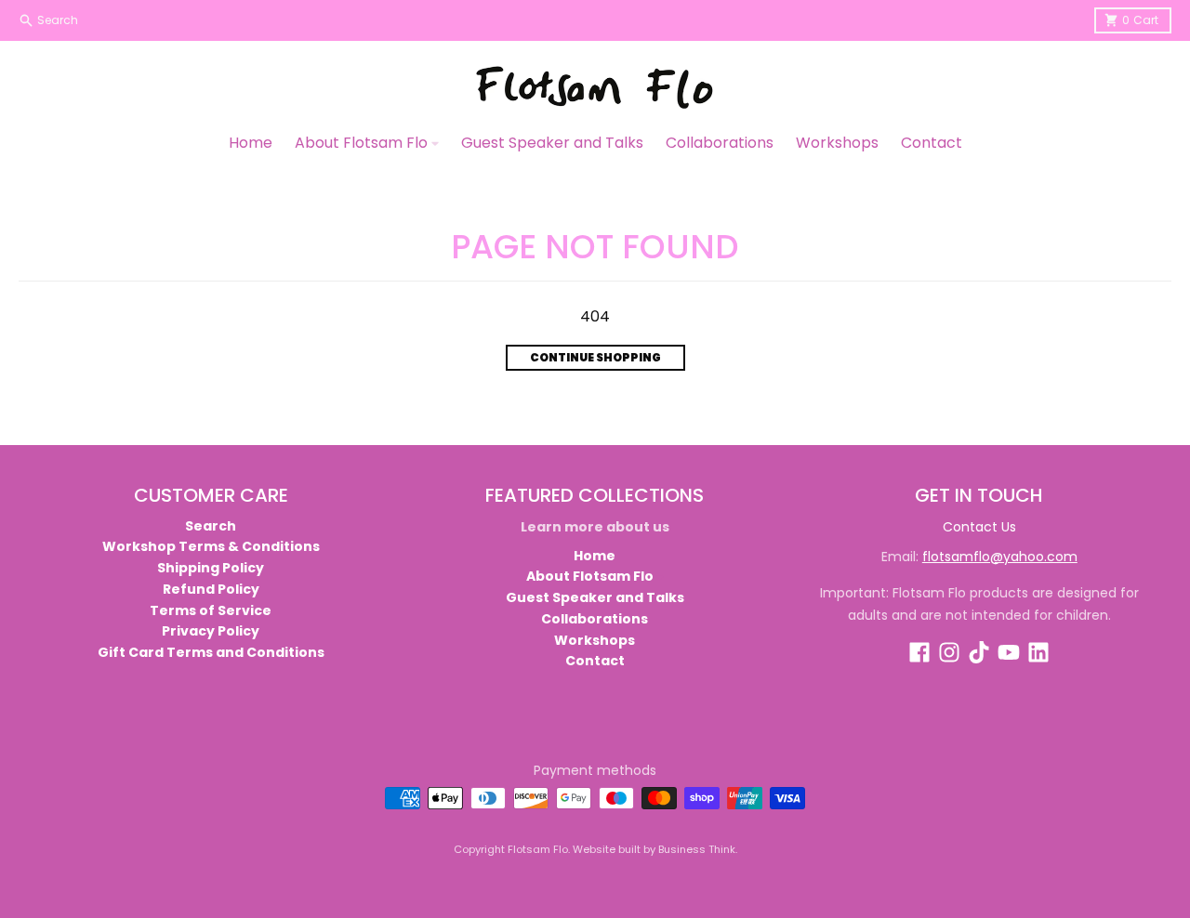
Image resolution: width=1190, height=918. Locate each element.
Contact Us (979, 527)
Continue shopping (595, 357)
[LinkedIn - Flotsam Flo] (1038, 652)
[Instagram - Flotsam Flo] (949, 652)
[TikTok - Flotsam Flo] (979, 652)
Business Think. (697, 849)
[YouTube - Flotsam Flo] (1009, 652)
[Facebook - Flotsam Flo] (919, 652)
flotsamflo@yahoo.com (1000, 556)
